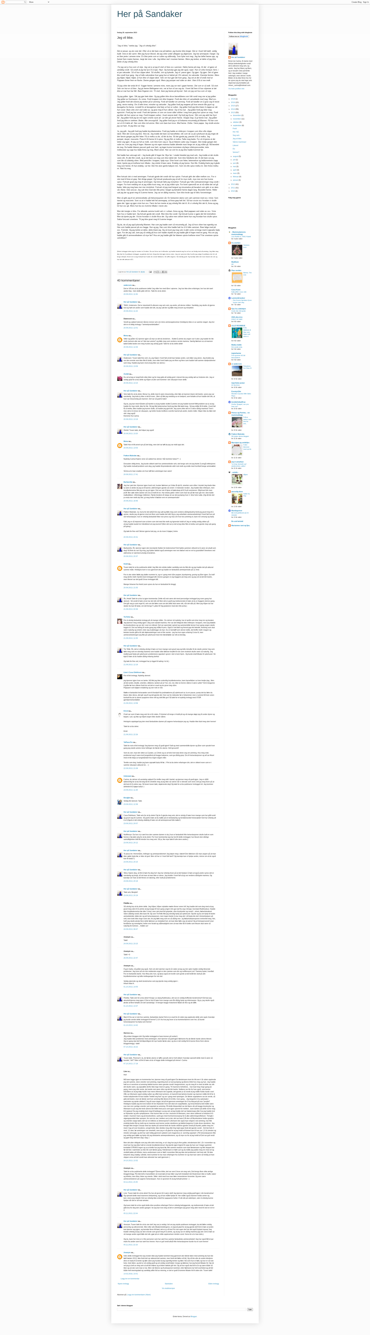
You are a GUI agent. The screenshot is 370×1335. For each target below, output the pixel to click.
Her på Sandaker (149, 14)
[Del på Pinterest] (165, 271)
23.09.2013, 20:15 (131, 862)
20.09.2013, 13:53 (131, 448)
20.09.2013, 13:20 (131, 434)
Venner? (236, 152)
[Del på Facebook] (163, 271)
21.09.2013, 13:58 (131, 703)
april (235, 170)
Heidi (126, 564)
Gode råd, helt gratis (238, 311)
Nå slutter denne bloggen (240, 436)
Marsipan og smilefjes (240, 443)
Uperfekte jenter (238, 383)
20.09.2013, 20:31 (131, 537)
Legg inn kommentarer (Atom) (139, 1295)
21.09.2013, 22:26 (131, 734)
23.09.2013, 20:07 (131, 823)
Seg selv (236, 135)
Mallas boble (236, 345)
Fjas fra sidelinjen (238, 309)
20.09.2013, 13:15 (131, 383)
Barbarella (128, 482)
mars (235, 173)
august (236, 156)
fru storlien (235, 243)
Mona (126, 336)
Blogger (194, 1317)
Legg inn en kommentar (130, 1279)
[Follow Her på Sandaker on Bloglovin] (238, 37)
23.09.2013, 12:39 (131, 804)
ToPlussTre (128, 742)
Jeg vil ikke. (237, 139)
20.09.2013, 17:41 (131, 474)
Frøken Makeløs (130, 456)
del (232, 264)
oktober (236, 122)
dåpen (245, 474)
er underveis (236, 364)
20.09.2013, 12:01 (131, 328)
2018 (233, 99)
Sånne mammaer (239, 142)
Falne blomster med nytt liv (247, 447)
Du (234, 149)
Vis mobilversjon (168, 1288)
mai (234, 167)
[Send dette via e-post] (154, 271)
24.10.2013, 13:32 (131, 1161)
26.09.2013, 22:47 (131, 958)
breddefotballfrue (238, 402)
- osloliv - (235, 472)
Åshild (126, 374)
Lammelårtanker (238, 298)
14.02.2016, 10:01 (131, 1274)
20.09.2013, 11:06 (131, 294)
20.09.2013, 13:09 (131, 366)
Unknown (127, 776)
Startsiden (169, 1284)
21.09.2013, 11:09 (131, 638)
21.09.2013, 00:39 (131, 609)
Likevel (235, 145)
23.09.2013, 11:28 (131, 790)
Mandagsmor (236, 511)
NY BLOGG (235, 385)
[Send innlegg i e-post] (150, 272)
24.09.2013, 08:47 (131, 929)
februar (236, 177)
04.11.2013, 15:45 (131, 1182)
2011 (233, 188)
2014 (233, 109)
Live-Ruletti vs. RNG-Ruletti (241, 236)
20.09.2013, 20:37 (131, 556)
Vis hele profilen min (236, 89)
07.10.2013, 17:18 (131, 1064)
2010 (233, 191)
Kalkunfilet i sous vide (238, 292)
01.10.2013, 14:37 (131, 1006)
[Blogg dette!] (157, 271)
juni (234, 163)
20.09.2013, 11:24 (131, 311)
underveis (128, 285)
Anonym (127, 1253)
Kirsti (126, 711)
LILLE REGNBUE (238, 326)
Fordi (235, 129)
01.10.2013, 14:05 (131, 987)
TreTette (127, 617)
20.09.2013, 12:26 (131, 347)
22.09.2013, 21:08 (131, 768)
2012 (233, 184)
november (237, 119)
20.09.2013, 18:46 (131, 501)
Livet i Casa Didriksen (133, 672)
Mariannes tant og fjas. (240, 526)
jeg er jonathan (237, 462)
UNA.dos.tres (237, 317)
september (237, 125)
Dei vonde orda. (237, 347)
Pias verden (236, 270)
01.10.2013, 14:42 (131, 1025)
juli (234, 160)
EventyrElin (236, 392)
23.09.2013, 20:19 (131, 881)
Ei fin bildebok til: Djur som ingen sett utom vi (247, 332)
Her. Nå (236, 132)
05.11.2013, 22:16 (131, 1245)
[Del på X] (160, 271)
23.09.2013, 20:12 (131, 843)
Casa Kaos (235, 290)
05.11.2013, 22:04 (131, 1213)
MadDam (235, 262)
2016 (233, 102)
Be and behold (237, 521)
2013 (233, 112)
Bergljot (127, 798)
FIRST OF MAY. (237, 319)
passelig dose (237, 492)
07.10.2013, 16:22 (131, 1047)
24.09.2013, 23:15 (131, 944)
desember (237, 115)
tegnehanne (236, 353)
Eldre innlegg (213, 1284)
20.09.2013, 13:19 (131, 419)
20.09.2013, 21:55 (131, 588)
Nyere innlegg (123, 1284)
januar (235, 180)
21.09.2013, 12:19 (131, 665)
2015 (233, 106)
